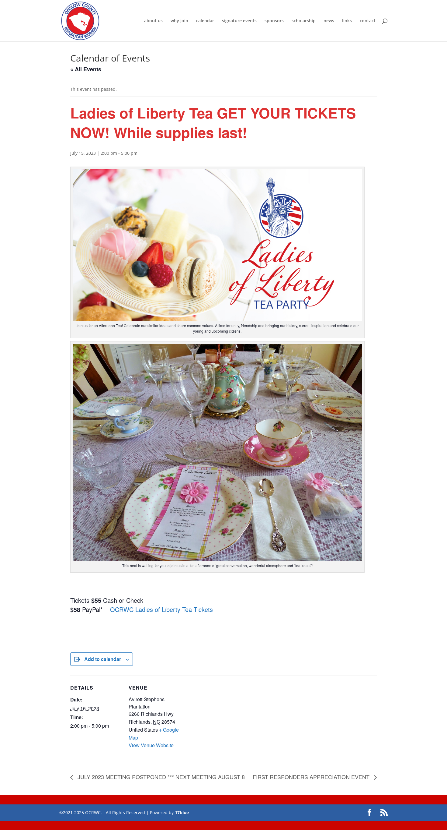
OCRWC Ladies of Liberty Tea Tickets (161, 609)
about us (153, 21)
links (347, 21)
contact (368, 21)
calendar (205, 21)
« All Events (85, 69)
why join (179, 21)
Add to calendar (102, 658)
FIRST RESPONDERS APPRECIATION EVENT (312, 777)
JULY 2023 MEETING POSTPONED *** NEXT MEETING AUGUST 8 (160, 777)
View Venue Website (151, 745)
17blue (182, 812)
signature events (239, 21)
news (329, 21)
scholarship (304, 21)
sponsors (274, 21)
